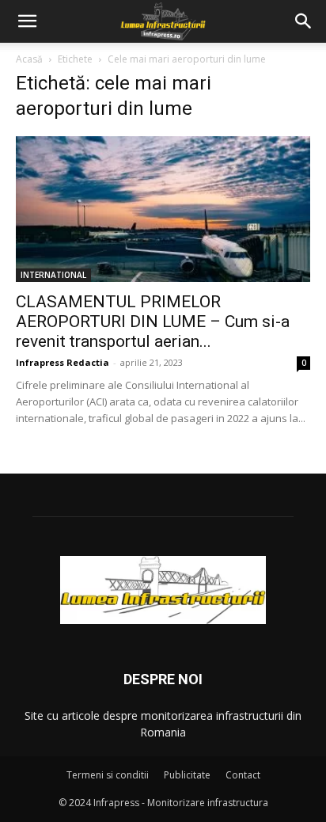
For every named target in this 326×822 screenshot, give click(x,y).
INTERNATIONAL (53, 274)
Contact (243, 775)
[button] (27, 21)
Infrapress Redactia (62, 362)
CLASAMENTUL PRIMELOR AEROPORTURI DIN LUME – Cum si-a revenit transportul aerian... (153, 321)
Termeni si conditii (107, 775)
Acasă (29, 59)
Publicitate (187, 775)
